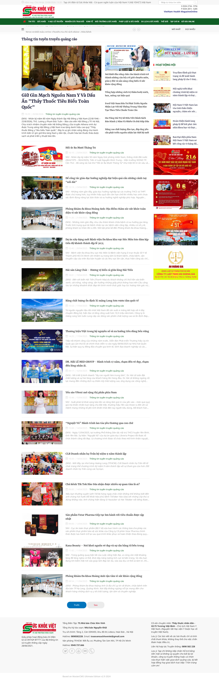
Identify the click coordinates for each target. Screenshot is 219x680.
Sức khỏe (41, 22)
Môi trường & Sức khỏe (106, 22)
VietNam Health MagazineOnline (180, 11)
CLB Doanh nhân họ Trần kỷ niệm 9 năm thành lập (96, 453)
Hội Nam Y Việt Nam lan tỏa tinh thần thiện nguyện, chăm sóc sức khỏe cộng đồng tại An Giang (185, 108)
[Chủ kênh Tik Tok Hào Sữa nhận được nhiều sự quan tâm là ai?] (42, 493)
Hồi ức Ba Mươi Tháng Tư (81, 147)
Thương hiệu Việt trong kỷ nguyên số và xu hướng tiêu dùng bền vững (107, 331)
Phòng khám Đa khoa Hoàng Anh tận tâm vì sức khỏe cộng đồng (104, 576)
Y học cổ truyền (55, 22)
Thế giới (164, 22)
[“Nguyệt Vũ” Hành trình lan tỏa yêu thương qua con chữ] (42, 432)
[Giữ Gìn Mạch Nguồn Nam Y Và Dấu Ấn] (61, 68)
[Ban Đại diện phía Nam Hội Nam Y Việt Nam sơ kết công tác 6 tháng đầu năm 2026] (162, 140)
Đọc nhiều (190, 29)
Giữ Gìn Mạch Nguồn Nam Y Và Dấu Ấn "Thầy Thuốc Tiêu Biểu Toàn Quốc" (58, 101)
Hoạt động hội (165, 64)
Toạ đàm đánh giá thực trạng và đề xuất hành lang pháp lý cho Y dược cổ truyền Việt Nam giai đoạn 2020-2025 (185, 76)
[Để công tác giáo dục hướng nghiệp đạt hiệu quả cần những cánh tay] (42, 187)
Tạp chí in (174, 22)
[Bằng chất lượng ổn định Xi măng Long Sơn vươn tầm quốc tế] (42, 310)
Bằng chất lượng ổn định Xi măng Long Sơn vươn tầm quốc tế (102, 300)
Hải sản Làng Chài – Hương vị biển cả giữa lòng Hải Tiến (99, 269)
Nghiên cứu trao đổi (74, 22)
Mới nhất (176, 29)
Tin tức (31, 22)
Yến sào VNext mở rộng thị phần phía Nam (91, 392)
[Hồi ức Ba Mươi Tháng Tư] (42, 157)
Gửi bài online (188, 22)
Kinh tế (89, 22)
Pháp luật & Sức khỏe (129, 22)
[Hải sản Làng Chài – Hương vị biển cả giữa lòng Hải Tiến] (42, 279)
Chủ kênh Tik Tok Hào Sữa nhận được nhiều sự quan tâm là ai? (103, 484)
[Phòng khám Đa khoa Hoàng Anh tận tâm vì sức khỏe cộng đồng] (42, 585)
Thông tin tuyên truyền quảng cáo (49, 39)
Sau (95, 605)
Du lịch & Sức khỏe (150, 22)
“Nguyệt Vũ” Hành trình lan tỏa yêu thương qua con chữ (99, 423)
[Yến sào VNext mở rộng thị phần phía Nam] (42, 402)
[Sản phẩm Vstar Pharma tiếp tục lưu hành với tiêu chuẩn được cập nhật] (42, 524)
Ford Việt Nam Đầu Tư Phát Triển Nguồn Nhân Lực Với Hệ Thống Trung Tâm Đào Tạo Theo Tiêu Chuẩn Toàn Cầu (126, 106)
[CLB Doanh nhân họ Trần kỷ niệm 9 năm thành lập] (42, 463)
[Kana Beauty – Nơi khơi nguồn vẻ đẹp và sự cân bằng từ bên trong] (42, 555)
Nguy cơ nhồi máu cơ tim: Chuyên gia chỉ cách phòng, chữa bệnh (58, 29)
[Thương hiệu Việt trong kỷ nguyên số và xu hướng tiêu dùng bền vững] (42, 340)
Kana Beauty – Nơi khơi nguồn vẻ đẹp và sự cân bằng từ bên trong (105, 545)
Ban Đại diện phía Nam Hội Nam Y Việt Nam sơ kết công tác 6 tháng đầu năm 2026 (185, 140)
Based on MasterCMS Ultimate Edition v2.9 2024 (87, 676)
